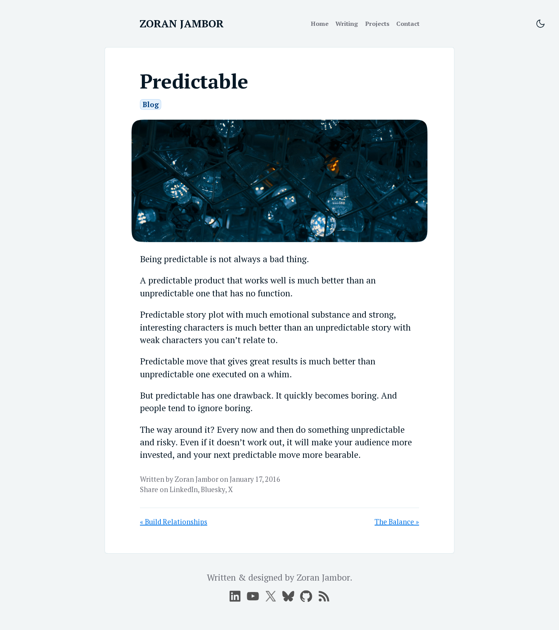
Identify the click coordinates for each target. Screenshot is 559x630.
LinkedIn (184, 489)
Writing (346, 23)
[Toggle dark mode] (540, 24)
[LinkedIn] (235, 596)
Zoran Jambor (196, 479)
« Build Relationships (173, 521)
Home (320, 23)
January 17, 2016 (255, 479)
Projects (377, 23)
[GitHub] (306, 596)
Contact (407, 23)
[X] (252, 596)
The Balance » (397, 521)
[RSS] (324, 596)
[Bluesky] (288, 596)
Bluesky (213, 489)
